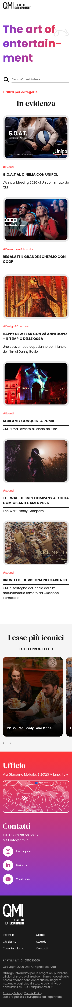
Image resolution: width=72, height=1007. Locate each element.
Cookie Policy (33, 993)
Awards (41, 942)
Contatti (42, 948)
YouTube (23, 879)
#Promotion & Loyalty (18, 249)
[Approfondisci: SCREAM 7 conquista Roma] (36, 383)
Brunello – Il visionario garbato (35, 580)
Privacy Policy (12, 993)
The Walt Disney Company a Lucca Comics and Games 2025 (36, 500)
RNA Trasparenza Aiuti (38, 987)
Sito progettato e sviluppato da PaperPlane (33, 997)
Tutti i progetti (34, 649)
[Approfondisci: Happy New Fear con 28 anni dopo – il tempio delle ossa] (36, 296)
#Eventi (8, 167)
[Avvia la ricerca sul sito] (6, 79)
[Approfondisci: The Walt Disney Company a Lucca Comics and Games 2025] (36, 461)
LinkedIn (22, 865)
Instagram (24, 851)
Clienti (40, 935)
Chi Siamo (9, 942)
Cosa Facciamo (13, 948)
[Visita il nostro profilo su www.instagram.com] (8, 851)
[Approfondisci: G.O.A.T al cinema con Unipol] (36, 137)
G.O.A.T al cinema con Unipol (30, 174)
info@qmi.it (19, 840)
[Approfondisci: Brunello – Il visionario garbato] (36, 543)
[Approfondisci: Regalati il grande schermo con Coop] (36, 219)
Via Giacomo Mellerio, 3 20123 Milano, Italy (35, 774)
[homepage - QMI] (17, 5)
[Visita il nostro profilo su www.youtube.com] (8, 879)
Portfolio (9, 935)
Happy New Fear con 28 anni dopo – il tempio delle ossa (35, 336)
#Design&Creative (15, 326)
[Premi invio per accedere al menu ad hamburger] (66, 5)
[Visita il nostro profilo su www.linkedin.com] (8, 865)
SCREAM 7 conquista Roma (28, 420)
